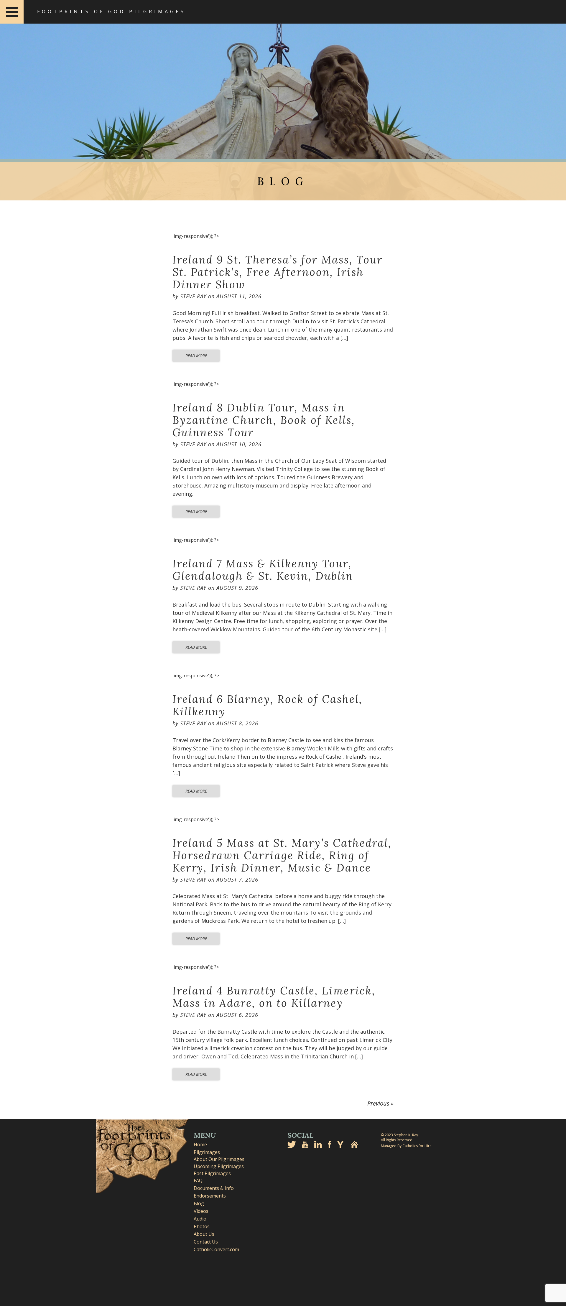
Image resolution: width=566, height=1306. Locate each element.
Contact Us (206, 1242)
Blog (199, 1203)
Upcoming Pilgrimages (219, 1166)
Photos (202, 1226)
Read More (196, 355)
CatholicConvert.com (216, 1249)
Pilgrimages (207, 1152)
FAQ (198, 1180)
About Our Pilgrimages (219, 1159)
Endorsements (210, 1196)
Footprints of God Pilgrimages (111, 11)
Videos (201, 1211)
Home (200, 1144)
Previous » (380, 1103)
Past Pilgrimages (212, 1173)
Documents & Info (214, 1188)
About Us (204, 1234)
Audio (200, 1219)
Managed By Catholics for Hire (406, 1145)
